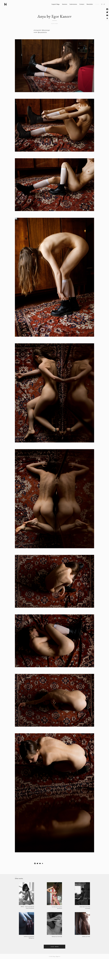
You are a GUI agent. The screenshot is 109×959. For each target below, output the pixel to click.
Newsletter (90, 4)
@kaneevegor (46, 30)
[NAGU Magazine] (5, 4)
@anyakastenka (42, 32)
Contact (81, 4)
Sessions (64, 4)
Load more (55, 946)
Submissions (73, 4)
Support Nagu (56, 4)
